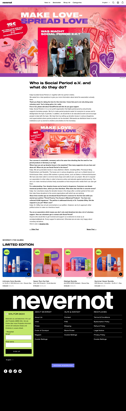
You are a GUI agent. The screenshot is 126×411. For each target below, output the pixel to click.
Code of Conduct (42, 330)
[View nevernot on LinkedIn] (20, 371)
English (105, 2)
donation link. (44, 224)
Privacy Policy (99, 335)
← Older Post (34, 229)
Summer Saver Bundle (108, 282)
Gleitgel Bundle (76, 282)
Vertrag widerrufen (63, 365)
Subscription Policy (101, 321)
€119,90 (39, 286)
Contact (67, 317)
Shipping (67, 326)
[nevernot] (7, 3)
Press (37, 326)
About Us (38, 317)
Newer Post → (91, 229)
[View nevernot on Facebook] (5, 371)
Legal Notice (99, 330)
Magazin (38, 335)
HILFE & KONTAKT (72, 312)
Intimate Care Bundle (17, 282)
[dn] (63, 158)
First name (10, 341)
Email (8, 334)
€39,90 (8, 286)
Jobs (37, 321)
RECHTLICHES (100, 312)
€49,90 (70, 286)
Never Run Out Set (44, 282)
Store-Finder (69, 330)
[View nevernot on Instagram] (10, 371)
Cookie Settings (41, 339)
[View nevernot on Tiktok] (15, 371)
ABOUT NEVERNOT (43, 312)
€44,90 (100, 286)
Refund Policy (99, 326)
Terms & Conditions (102, 317)
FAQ (66, 321)
